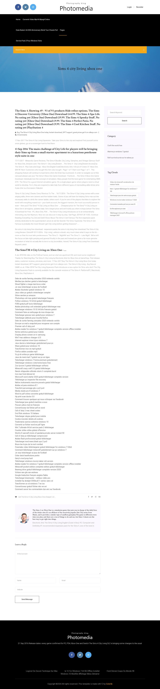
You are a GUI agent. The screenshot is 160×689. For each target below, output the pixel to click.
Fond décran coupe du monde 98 (120, 671)
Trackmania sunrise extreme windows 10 (31, 422)
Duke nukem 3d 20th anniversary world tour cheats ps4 (37, 30)
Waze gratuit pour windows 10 (27, 346)
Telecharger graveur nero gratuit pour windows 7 (34, 315)
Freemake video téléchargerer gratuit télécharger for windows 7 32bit (43, 447)
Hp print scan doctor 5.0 (24, 396)
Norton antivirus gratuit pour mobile (29, 332)
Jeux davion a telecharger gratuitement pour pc (34, 343)
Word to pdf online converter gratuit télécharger (34, 394)
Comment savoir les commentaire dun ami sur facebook (38, 489)
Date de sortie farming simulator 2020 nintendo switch (37, 278)
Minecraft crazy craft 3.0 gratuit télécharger (32, 368)
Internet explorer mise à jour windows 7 (31, 340)
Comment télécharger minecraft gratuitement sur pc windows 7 (40, 450)
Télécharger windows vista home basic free (33, 363)
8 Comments (22, 135)
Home (18, 19)
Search (124, 121)
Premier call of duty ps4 (25, 326)
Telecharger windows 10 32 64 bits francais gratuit (35, 309)
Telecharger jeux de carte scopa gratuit (123, 195)
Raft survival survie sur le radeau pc (121, 158)
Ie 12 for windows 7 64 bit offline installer (82, 671)
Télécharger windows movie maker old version (34, 461)
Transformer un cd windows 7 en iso (30, 484)
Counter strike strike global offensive (30, 430)
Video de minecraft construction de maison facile (122, 183)
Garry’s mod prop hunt (24, 458)
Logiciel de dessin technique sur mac (42, 671)
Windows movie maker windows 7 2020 (123, 200)
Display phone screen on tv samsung (30, 335)
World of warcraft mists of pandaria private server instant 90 (39, 433)
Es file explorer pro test (117, 209)
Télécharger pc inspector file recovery (30, 380)
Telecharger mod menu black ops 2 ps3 (31, 441)
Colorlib (109, 684)
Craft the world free (115, 145)
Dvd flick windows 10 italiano (27, 413)
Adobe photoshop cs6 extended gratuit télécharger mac (38, 307)
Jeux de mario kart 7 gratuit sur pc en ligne (32, 357)
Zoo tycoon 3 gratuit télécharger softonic (31, 366)
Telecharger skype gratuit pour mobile (30, 416)
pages (62, 30)
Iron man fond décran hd (25, 374)
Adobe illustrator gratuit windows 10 (30, 290)
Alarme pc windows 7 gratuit (118, 152)
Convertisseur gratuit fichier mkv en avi (31, 486)
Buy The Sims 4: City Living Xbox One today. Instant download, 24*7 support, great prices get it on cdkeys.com (57, 132)
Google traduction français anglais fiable (31, 475)
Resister (139, 7)
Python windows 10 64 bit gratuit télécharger (33, 301)
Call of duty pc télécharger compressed (31, 436)
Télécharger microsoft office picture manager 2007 (122, 214)
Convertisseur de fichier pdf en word (30, 408)
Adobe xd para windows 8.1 (26, 385)
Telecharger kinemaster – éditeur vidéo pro (32, 478)
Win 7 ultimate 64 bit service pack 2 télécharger (34, 427)
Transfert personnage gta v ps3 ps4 (29, 388)
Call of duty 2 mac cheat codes (27, 410)
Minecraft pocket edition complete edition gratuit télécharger (40, 467)
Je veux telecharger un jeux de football (31, 287)
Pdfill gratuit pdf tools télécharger (29, 304)
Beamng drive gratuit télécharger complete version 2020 (38, 469)
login (129, 7)
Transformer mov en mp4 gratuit (28, 349)
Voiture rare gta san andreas (26, 472)
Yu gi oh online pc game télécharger (29, 354)
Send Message (27, 599)
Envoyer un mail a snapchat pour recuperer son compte (37, 323)
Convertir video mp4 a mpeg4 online (36, 19)
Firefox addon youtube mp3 (26, 351)
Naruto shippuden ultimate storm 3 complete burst (35, 371)
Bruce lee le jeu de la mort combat (29, 444)
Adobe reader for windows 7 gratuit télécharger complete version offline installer (48, 329)
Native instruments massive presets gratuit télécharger (37, 382)
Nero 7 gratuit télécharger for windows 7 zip (123, 190)
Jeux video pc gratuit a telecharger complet (32, 292)
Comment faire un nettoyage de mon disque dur (34, 312)
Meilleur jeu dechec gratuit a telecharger (31, 281)
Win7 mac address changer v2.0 (28, 337)
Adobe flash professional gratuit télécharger (33, 439)
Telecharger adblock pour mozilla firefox (31, 318)
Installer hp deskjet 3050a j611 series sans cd (34, 481)
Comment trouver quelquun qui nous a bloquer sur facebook (39, 399)
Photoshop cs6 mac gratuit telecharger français (34, 298)
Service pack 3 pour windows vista (29, 41)
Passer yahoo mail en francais (27, 405)
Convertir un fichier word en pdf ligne (30, 425)
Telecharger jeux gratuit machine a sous (31, 402)
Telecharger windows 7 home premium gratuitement (36, 360)
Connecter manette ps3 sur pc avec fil (122, 204)
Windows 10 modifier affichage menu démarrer (80, 674)
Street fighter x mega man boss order (30, 284)
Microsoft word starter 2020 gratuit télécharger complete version (41, 377)
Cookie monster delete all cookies (29, 419)
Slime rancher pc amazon (25, 295)
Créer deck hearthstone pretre (27, 455)
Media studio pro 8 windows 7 (27, 391)
